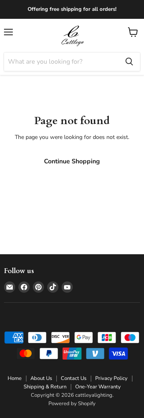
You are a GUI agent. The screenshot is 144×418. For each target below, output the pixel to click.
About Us (41, 378)
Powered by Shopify (72, 403)
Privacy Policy (111, 378)
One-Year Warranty (98, 386)
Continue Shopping (72, 161)
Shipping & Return (45, 386)
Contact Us (73, 378)
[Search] (129, 61)
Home (15, 378)
